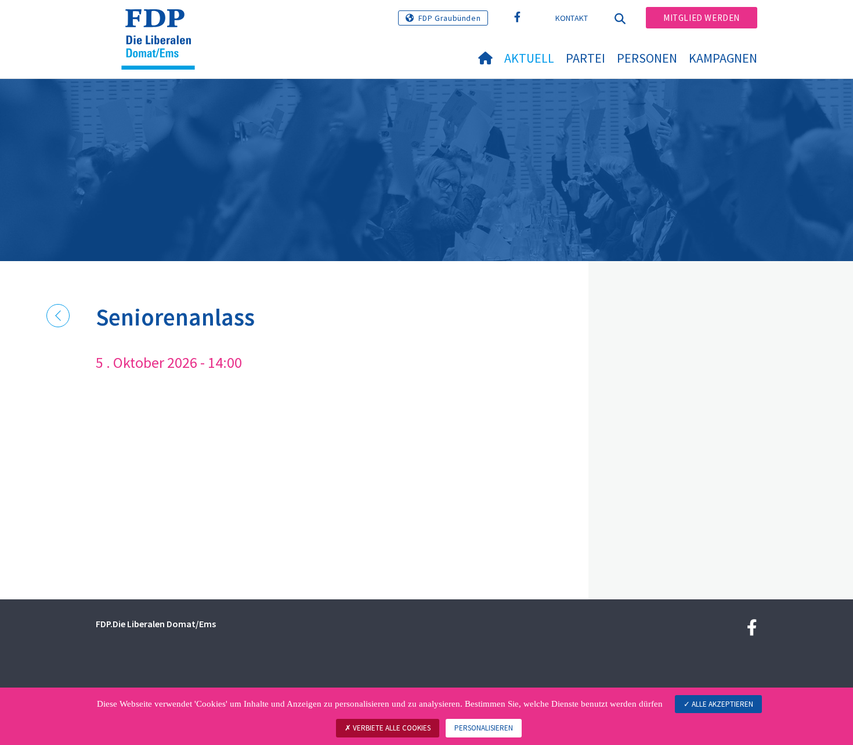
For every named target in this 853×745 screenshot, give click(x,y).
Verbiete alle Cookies (391, 728)
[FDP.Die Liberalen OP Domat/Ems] (162, 23)
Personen (647, 58)
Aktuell (529, 58)
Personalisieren (483, 728)
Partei (585, 58)
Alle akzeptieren (721, 704)
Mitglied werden (701, 17)
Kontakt (571, 18)
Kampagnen (723, 58)
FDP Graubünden (449, 18)
